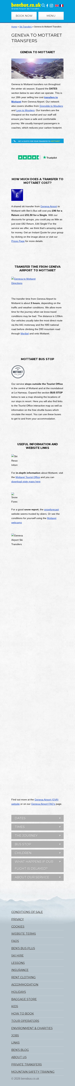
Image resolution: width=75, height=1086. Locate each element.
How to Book (22, 1013)
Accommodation (24, 984)
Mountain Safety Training (33, 1071)
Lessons (18, 963)
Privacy (17, 919)
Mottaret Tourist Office (28, 477)
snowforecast (51, 509)
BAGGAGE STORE (24, 999)
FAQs (15, 941)
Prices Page (18, 241)
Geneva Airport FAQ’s (43, 804)
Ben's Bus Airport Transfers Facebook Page (47, 5)
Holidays (18, 992)
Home (14, 27)
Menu (51, 15)
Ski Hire (17, 955)
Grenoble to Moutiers (51, 106)
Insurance (20, 970)
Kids (14, 1006)
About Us (19, 1057)
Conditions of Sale (27, 912)
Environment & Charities (32, 1028)
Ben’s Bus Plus (23, 948)
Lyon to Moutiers (25, 110)
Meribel (25, 333)
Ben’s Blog (20, 1050)
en (57, 5)
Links (15, 1042)
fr (61, 5)
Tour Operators (25, 1021)
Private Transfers (26, 1064)
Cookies (17, 926)
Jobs (15, 1035)
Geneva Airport (48, 206)
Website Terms (23, 933)
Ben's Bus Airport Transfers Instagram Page (51, 5)
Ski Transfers (25, 27)
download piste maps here (25, 481)
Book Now (24, 15)
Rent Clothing (23, 977)
